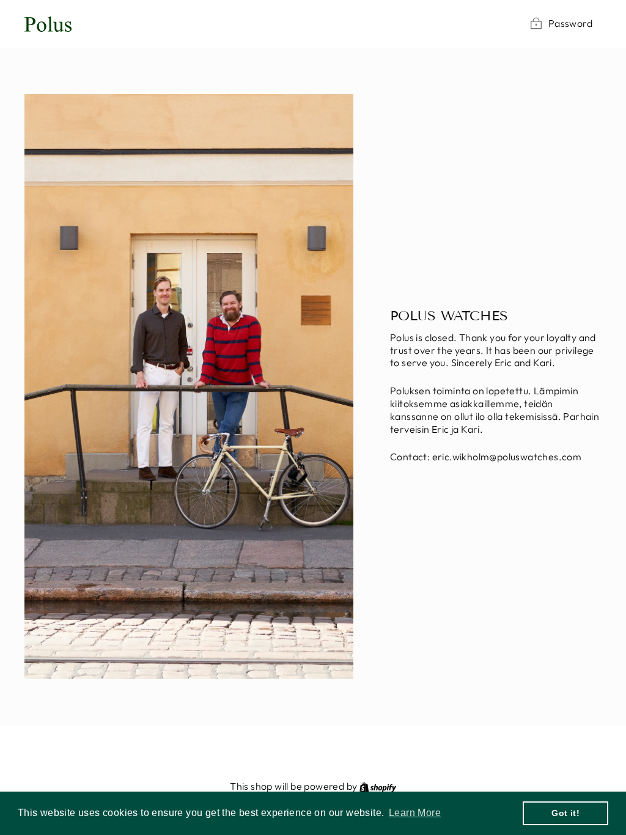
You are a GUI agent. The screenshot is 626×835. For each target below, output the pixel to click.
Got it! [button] (565, 813)
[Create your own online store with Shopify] (377, 786)
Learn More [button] (415, 812)
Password (570, 23)
